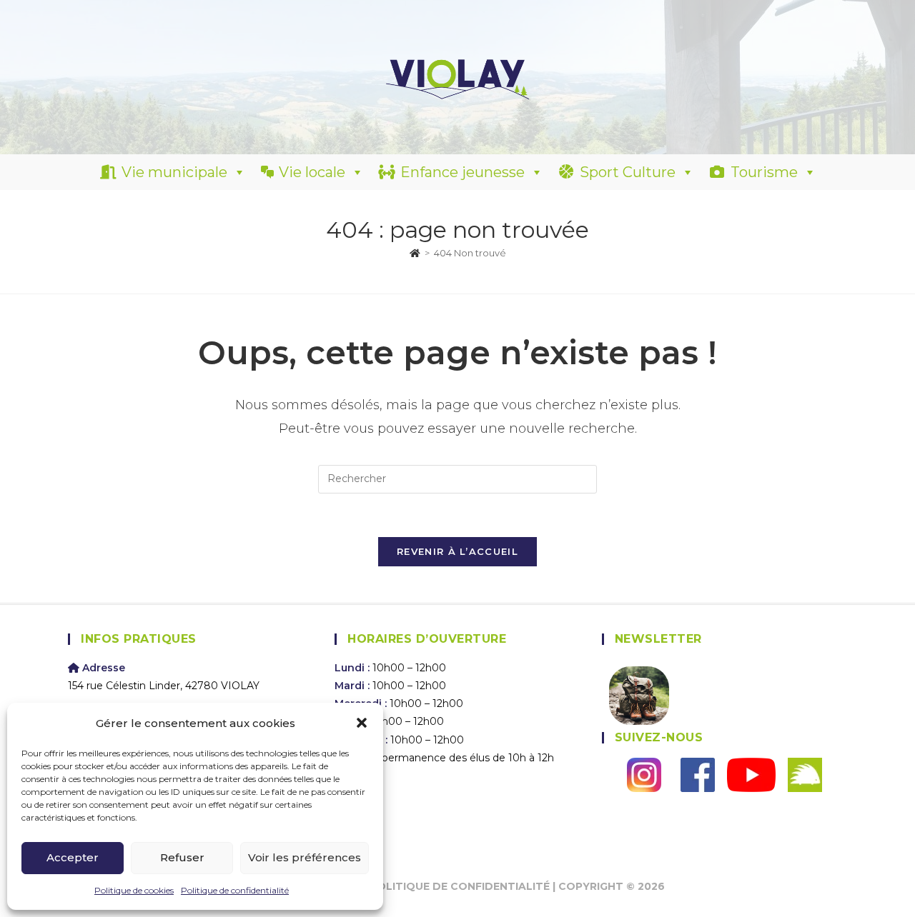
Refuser (182, 857)
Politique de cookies (134, 890)
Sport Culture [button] (628, 172)
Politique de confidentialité (235, 890)
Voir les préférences (304, 857)
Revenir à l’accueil (457, 551)
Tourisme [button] (764, 172)
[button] (362, 723)
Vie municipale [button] (174, 172)
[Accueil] (415, 253)
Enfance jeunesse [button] (462, 172)
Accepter (72, 857)
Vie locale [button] (312, 172)
